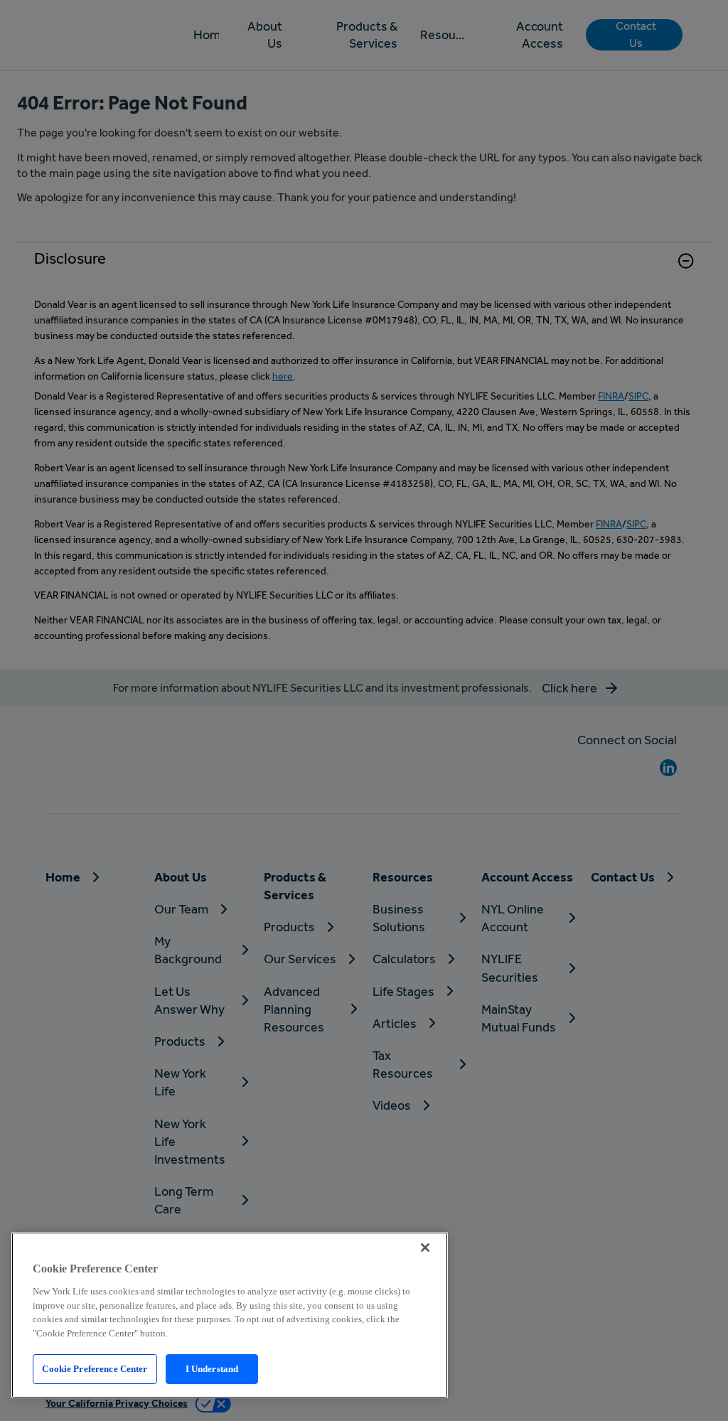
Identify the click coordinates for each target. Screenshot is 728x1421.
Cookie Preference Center (94, 1368)
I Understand (212, 1368)
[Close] (425, 1247)
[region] (229, 1315)
